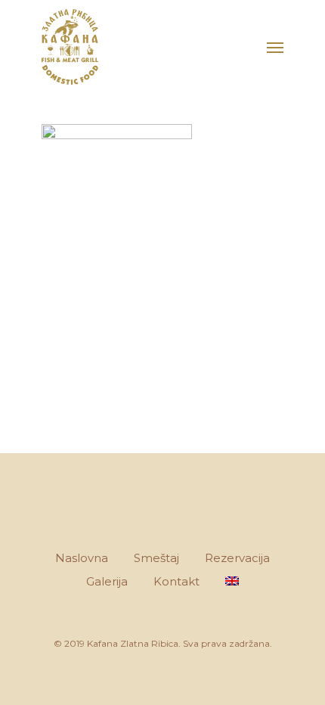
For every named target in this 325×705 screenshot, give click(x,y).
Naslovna (81, 558)
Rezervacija (237, 558)
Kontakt (176, 581)
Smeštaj (156, 558)
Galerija (107, 581)
